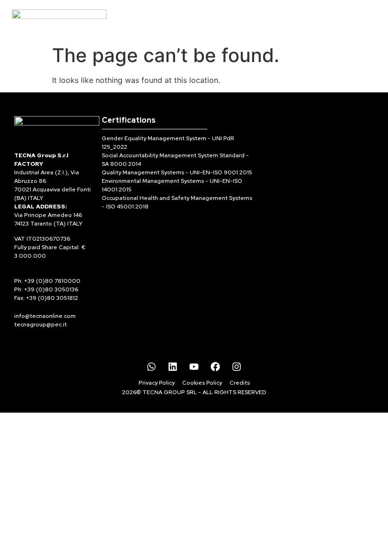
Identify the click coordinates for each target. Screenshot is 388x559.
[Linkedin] (172, 366)
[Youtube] (194, 366)
